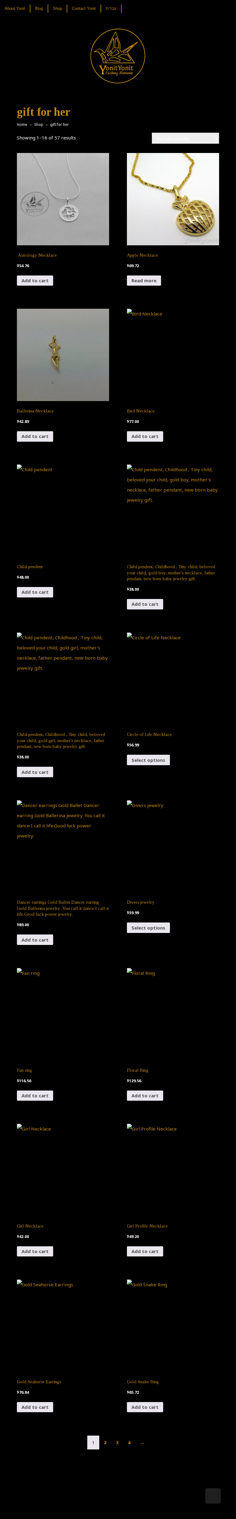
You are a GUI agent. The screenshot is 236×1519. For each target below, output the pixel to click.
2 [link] (105, 1442)
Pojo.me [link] (108, 1504)
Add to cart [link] (35, 280)
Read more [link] (144, 280)
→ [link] (142, 1442)
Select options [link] (148, 760)
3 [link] (117, 1442)
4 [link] (129, 1442)
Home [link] (22, 124)
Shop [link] (38, 124)
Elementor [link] (127, 1507)
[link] (17, 9)
